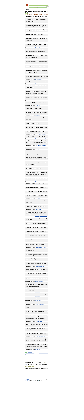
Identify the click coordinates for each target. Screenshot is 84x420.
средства (26, 367)
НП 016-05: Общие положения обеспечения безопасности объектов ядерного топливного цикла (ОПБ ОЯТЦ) (42, 354)
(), (40, 266)
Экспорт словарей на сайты (27, 380)
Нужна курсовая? (30, 352)
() (38, 47)
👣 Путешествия (27, 379)
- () (40, 336)
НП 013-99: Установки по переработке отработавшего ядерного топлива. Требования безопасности (30, 354)
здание (26, 364)
